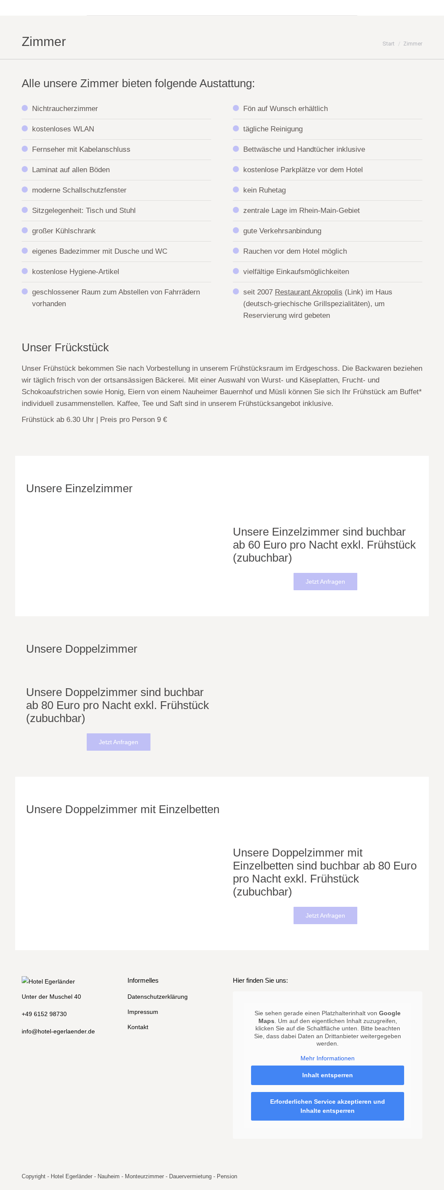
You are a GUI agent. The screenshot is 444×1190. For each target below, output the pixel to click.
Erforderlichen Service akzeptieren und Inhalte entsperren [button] (327, 1106)
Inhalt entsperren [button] (327, 1075)
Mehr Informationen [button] (327, 1058)
